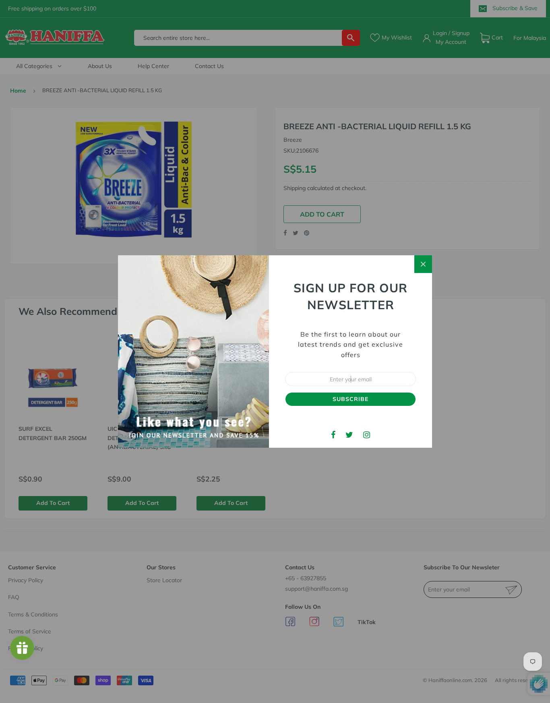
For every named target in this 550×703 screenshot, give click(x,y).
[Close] (423, 264)
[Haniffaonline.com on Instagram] (366, 435)
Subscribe (350, 399)
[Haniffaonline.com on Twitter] (349, 435)
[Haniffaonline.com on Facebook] (333, 435)
